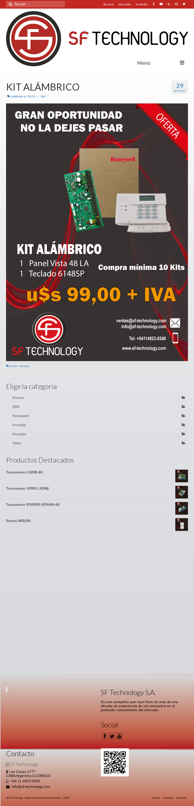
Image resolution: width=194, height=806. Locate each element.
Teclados (24, 366)
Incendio (142, 4)
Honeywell (20, 416)
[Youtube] (161, 4)
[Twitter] (184, 4)
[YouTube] (119, 736)
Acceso (108, 4)
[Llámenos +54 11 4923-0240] (169, 4)
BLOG (32, 96)
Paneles (13, 366)
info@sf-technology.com (30, 787)
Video (16, 443)
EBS (15, 407)
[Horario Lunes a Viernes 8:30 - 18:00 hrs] (176, 4)
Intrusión (124, 4)
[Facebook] (105, 736)
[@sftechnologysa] (153, 4)
